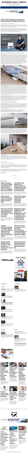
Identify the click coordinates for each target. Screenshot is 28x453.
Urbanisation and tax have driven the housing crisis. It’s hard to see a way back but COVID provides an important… (20, 343)
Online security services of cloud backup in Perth (19, 338)
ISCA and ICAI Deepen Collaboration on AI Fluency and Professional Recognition (20, 199)
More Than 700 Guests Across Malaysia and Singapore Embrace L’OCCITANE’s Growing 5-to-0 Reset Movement (7, 212)
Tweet (13, 178)
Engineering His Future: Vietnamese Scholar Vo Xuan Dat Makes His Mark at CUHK (6, 199)
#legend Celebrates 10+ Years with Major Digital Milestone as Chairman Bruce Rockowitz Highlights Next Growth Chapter (6, 186)
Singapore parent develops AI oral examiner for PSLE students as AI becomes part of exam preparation (7, 245)
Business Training (2, 450)
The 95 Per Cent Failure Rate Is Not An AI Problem (22, 394)
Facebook (10, 159)
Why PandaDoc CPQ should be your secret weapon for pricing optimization (23, 435)
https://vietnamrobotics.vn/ (21, 155)
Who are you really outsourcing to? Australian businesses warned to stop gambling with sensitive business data (7, 302)
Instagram (13, 159)
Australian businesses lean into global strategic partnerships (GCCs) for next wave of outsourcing (22, 373)
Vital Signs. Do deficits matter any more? (18, 331)
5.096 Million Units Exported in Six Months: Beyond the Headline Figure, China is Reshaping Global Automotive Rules (20, 186)
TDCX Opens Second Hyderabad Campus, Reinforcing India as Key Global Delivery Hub (19, 245)
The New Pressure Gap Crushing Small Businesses (4, 394)
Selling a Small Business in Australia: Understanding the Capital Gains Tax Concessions (13, 372)
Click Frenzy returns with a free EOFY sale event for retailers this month (13, 395)
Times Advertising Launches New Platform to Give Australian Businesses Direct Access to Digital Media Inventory (4, 438)
